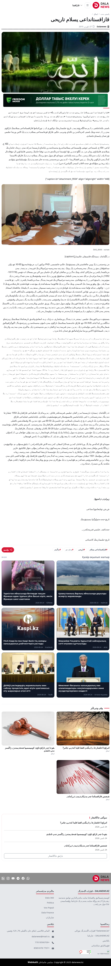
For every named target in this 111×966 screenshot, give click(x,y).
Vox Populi (49, 907)
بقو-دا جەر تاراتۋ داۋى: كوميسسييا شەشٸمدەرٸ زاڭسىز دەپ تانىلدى (29, 749)
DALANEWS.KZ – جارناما (98, 935)
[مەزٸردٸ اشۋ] (87, 5)
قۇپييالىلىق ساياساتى (100, 945)
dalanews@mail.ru (41, 936)
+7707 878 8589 (42, 948)
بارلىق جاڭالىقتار (55, 855)
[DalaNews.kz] (101, 878)
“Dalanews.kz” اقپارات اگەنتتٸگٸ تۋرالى (92, 930)
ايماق (96, 14)
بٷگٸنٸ (57, 549)
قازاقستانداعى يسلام (98, 549)
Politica (50, 902)
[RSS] (3, 878)
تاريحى (81, 549)
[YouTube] (13, 878)
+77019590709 (42, 942)
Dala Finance (47, 912)
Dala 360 (49, 897)
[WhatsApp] (28, 878)
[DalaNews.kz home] (101, 5)
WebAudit (33, 962)
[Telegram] (18, 878)
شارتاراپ (50, 917)
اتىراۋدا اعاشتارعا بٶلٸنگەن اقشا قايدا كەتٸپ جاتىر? (86, 747)
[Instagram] (8, 878)
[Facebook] (23, 878)
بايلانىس (106, 940)
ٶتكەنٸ (69, 549)
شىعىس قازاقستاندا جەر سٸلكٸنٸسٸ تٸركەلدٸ (88, 796)
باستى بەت (105, 14)
